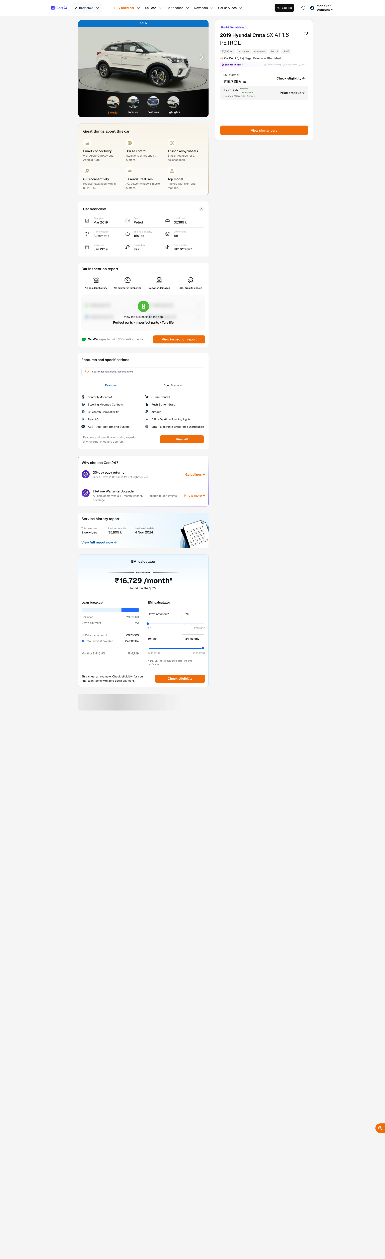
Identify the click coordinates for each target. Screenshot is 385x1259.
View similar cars (264, 130)
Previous (86, 56)
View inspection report (179, 339)
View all (182, 439)
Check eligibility (180, 678)
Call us (287, 8)
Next (200, 56)
